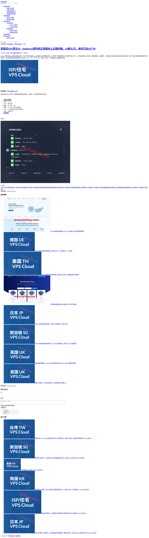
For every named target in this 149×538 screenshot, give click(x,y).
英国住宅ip (56, 187)
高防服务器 (7, 36)
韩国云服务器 (13, 32)
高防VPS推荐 (10, 38)
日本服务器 (10, 23)
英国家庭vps (114, 187)
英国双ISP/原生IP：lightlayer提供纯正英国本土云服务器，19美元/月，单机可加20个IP (48, 48)
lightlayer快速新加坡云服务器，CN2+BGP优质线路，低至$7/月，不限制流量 (55, 343)
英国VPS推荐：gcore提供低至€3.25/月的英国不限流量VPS (50, 382)
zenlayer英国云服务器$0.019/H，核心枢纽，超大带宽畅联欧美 (67, 231)
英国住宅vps (62, 187)
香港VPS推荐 (10, 17)
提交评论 (3, 407)
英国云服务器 (16, 56)
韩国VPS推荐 (13, 30)
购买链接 (6, 113)
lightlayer (3, 56)
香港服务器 (7, 15)
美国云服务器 (10, 10)
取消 (2, 398)
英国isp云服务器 (20, 187)
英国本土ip (130, 187)
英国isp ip (13, 187)
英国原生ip (39, 56)
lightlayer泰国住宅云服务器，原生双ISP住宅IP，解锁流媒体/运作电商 (60, 274)
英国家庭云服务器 (122, 187)
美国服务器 (7, 6)
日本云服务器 (13, 27)
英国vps (10, 56)
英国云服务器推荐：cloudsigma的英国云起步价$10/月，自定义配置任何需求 (55, 363)
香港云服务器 (10, 19)
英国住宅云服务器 (71, 187)
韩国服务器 (10, 28)
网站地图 (17, 536)
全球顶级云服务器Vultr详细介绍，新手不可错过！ (64, 304)
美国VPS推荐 (10, 8)
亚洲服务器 (7, 21)
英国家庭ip (108, 187)
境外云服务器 (18, 44)
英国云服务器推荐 (48, 187)
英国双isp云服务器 (100, 187)
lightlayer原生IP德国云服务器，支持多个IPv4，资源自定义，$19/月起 (53, 251)
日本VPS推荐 (13, 25)
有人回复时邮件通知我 (8, 405)
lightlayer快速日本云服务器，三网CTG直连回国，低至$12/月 (51, 324)
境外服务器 (4, 1)
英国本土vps (136, 187)
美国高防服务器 (11, 14)
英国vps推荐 (32, 187)
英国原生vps (85, 187)
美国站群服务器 (11, 12)
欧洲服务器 (7, 34)
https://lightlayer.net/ (12, 91)
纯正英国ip (8, 187)
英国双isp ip (33, 56)
